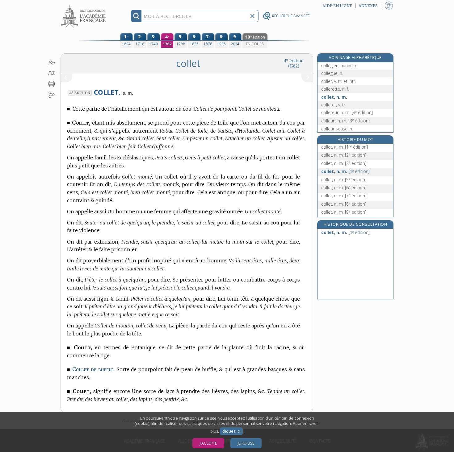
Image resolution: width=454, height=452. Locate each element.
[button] (51, 63)
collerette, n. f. (335, 89)
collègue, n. (332, 73)
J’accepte (208, 443)
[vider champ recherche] (252, 16)
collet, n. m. (334, 97)
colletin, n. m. (345, 121)
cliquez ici (231, 431)
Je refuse (246, 443)
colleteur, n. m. (347, 112)
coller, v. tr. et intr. (338, 81)
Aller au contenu (84, 5)
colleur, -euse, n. (337, 129)
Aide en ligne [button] (337, 5)
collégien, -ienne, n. (339, 65)
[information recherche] (136, 16)
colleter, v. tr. (333, 105)
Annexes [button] (368, 5)
